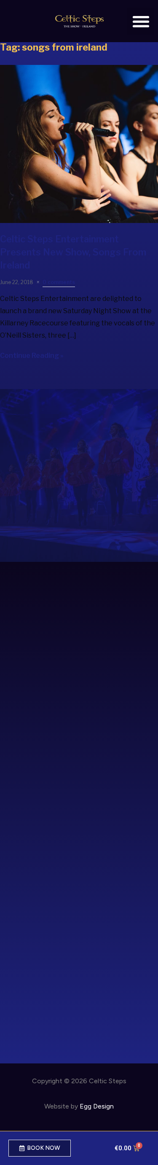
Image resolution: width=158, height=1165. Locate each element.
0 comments (59, 282)
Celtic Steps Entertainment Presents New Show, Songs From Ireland (73, 252)
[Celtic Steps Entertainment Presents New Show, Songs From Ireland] (79, 221)
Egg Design (97, 1106)
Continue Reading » (32, 356)
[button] (141, 21)
